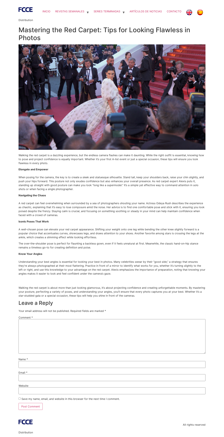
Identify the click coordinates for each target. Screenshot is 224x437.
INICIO (46, 11)
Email (23, 372)
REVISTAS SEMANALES (69, 11)
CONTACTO (174, 11)
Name (23, 359)
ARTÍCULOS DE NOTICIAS (146, 11)
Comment (26, 317)
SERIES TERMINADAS (107, 11)
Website (23, 385)
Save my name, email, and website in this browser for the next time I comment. (70, 399)
